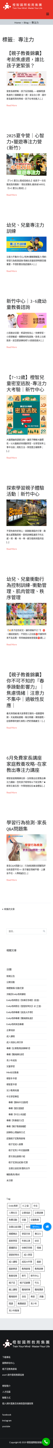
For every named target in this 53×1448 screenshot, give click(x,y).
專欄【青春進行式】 (15, 1120)
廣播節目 (13, 1247)
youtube (6, 1426)
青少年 (34, 1303)
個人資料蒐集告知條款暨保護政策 (17, 1403)
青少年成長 (11, 1060)
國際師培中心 (8, 1363)
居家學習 (13, 1240)
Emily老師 (13, 1206)
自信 (24, 1296)
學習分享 (26, 1234)
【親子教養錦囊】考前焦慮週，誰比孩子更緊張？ (25, 59)
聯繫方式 (6, 1397)
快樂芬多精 (27, 1247)
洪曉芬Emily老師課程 (16, 994)
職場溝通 (39, 1289)
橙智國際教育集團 (35, 1442)
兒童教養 (35, 1220)
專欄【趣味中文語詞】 (19, 1102)
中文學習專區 (12, 1096)
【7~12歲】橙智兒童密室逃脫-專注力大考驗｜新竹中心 (26, 383)
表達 (33, 1296)
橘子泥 (12, 1282)
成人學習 (28, 1254)
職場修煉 (26, 1289)
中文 (35, 1206)
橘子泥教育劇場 (9, 1369)
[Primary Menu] (47, 14)
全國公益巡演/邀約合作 (19, 1168)
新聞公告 (10, 976)
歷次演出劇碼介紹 (17, 1156)
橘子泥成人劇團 (16, 1144)
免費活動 (13, 1220)
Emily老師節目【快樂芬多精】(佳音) (22, 1000)
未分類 (9, 1180)
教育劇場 (26, 1268)
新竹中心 (35, 1275)
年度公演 (26, 1240)
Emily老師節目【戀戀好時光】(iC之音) (23, 1006)
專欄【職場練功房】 (15, 1054)
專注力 (38, 1234)
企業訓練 (39, 1213)
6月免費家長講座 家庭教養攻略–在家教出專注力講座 (26, 764)
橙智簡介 (6, 1386)
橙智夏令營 (11, 1084)
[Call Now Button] (46, 1442)
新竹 (24, 1275)
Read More (11, 105)
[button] (47, 1227)
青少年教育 (14, 1310)
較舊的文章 (9, 909)
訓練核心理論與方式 (15, 1132)
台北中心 (30, 1227)
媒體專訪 (13, 1234)
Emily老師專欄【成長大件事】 (20, 1012)
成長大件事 (27, 1261)
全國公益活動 (15, 1227)
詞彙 (41, 1296)
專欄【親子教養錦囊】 (16, 1126)
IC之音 (25, 1206)
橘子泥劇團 (25, 1282)
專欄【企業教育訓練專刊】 (18, 1048)
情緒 (39, 1247)
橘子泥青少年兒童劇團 (19, 1150)
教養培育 (13, 1275)
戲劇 (39, 1261)
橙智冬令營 (11, 1078)
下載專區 (6, 1357)
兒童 (24, 1220)
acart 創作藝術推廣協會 (13, 1375)
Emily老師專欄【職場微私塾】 (20, 1018)
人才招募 (6, 1392)
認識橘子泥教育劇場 (15, 1138)
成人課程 (10, 1036)
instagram (6, 1420)
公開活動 (10, 982)
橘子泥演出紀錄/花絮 (18, 1162)
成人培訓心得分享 (14, 1042)
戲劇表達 (13, 1268)
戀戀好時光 (14, 1254)
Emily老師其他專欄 (15, 1024)
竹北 (37, 1282)
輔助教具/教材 (13, 1174)
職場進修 (13, 1296)
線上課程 (13, 1289)
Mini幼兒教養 (12, 1072)
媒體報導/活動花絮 (15, 988)
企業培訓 (10, 1030)
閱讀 (11, 1303)
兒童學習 (10, 1066)
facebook (6, 1414)
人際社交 (13, 1213)
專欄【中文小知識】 (18, 1114)
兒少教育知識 (12, 1090)
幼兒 (37, 1240)
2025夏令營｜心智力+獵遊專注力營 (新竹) (25, 141)
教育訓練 (39, 1268)
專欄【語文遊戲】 (17, 1108)
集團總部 (22, 1303)
